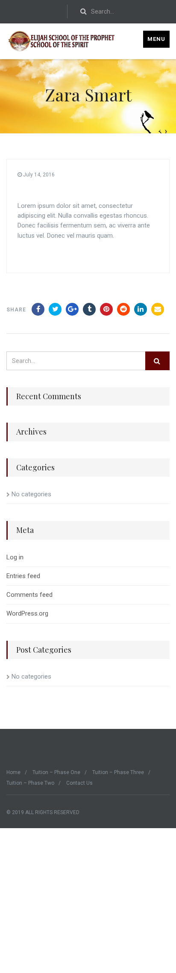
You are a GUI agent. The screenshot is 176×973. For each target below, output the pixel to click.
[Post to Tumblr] (89, 309)
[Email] (157, 309)
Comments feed (29, 595)
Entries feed (23, 576)
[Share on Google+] (72, 309)
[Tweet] (55, 309)
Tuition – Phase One (56, 772)
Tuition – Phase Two (30, 783)
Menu (156, 39)
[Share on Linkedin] (123, 309)
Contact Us (79, 783)
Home (13, 772)
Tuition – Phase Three (118, 772)
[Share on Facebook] (38, 309)
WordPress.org (27, 613)
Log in (14, 557)
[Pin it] (106, 309)
